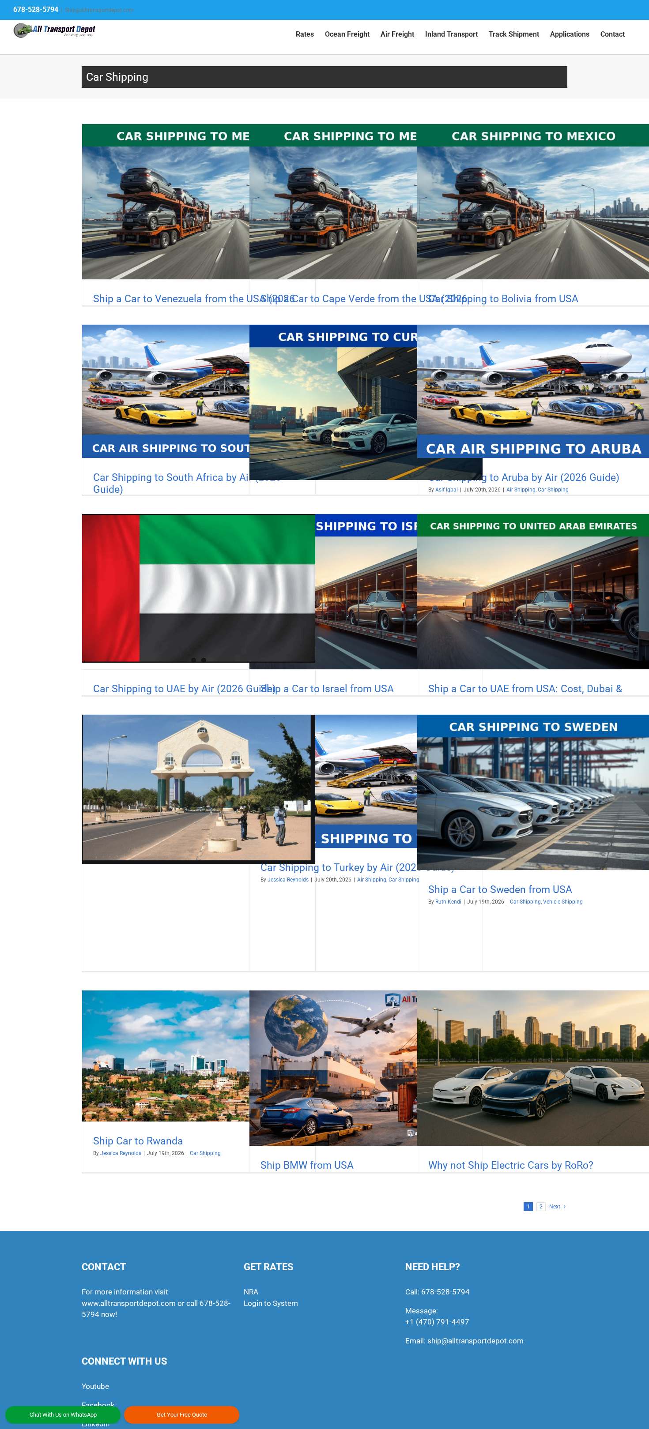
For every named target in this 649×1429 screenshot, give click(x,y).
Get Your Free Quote (182, 1414)
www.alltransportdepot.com (129, 1303)
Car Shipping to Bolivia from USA (503, 299)
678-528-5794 (35, 9)
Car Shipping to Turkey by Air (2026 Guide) (357, 868)
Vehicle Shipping (563, 902)
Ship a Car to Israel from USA (327, 689)
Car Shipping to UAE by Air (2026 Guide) (184, 689)
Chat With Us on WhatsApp (63, 1414)
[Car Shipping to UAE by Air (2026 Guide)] (198, 588)
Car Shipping (553, 490)
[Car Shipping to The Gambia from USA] (198, 789)
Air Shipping (521, 490)
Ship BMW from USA (307, 1165)
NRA (251, 1291)
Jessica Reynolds (120, 1153)
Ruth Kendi (448, 902)
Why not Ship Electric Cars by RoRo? (510, 1165)
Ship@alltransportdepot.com (99, 10)
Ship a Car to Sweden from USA (500, 890)
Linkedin (95, 1423)
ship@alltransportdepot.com (475, 1340)
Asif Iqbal (446, 490)
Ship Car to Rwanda (138, 1141)
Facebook (98, 1405)
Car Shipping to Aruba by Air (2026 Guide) (523, 478)
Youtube (95, 1386)
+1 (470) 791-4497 (437, 1321)
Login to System (271, 1303)
